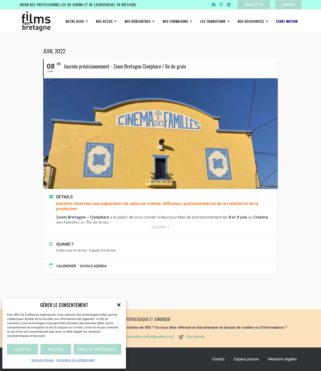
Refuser (55, 349)
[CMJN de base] (36, 21)
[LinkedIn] (228, 4)
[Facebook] (213, 4)
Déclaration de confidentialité (75, 360)
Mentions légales (42, 360)
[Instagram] (221, 4)
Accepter (22, 349)
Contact (218, 359)
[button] (119, 305)
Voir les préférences (97, 349)
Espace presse (246, 359)
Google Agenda (93, 266)
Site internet (195, 337)
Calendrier (66, 266)
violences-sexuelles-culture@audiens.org (142, 337)
